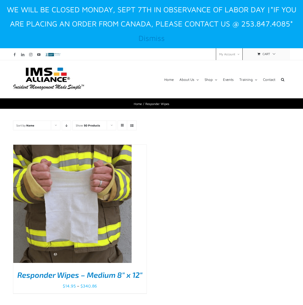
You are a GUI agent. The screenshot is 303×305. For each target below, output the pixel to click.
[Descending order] (66, 125)
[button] (282, 79)
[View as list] (131, 125)
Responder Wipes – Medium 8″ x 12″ (80, 274)
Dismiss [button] (151, 38)
